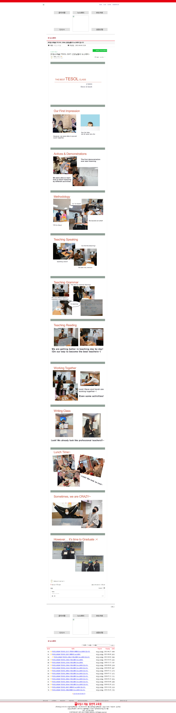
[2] (74, 693)
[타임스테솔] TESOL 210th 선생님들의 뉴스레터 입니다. (70, 665)
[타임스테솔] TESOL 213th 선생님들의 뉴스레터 (67, 662)
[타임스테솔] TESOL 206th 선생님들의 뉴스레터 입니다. (70, 679)
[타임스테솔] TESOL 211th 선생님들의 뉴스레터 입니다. (70, 668)
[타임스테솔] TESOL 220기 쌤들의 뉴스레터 (66, 654)
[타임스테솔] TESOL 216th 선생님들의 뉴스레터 (67, 660)
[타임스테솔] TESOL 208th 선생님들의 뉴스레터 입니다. (70, 673)
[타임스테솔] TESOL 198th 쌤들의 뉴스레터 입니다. (68, 690)
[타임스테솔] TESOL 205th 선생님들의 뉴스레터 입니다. (70, 676)
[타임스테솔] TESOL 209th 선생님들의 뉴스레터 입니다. (70, 671)
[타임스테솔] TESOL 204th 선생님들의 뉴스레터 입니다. (70, 681)
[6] (83, 693)
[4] (79, 693)
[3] (77, 693)
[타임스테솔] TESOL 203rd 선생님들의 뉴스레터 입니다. (70, 684)
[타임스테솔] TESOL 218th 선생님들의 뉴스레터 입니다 (72, 657)
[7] (84, 693)
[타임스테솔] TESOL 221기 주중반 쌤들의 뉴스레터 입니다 (71, 651)
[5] (81, 693)
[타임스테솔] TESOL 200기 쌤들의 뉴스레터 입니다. (69, 687)
